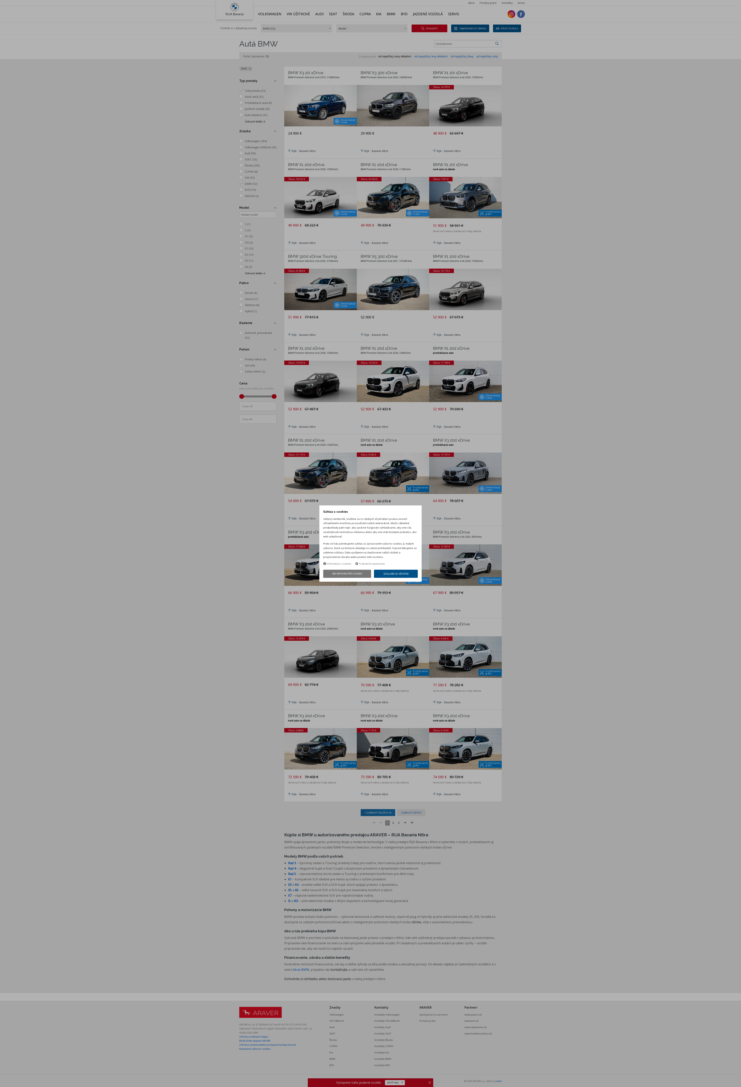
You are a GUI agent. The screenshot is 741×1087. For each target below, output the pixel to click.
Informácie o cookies (339, 564)
